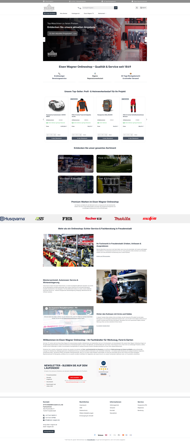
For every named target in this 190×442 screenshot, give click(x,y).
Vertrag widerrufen (49, 431)
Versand (112, 408)
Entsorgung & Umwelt (86, 416)
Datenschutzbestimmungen (70, 318)
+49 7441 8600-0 (50, 415)
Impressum (82, 405)
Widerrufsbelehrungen (86, 413)
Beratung (140, 410)
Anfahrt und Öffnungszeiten (103, 256)
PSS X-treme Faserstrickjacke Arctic (81, 115)
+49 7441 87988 (50, 417)
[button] (50, 13)
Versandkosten (91, 439)
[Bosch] (122, 219)
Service (141, 402)
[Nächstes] (146, 39)
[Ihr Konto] (137, 7)
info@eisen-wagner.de (52, 420)
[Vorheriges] (44, 39)
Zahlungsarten (114, 405)
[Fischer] (95, 219)
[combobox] (98, 7)
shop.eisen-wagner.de (50, 424)
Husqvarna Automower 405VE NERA (56, 115)
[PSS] (40, 219)
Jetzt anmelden (74, 377)
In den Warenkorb (57, 138)
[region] (95, 39)
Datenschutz (83, 410)
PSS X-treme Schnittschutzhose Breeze (133, 115)
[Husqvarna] (12, 219)
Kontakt (112, 410)
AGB (84, 382)
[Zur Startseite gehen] (51, 8)
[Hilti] (150, 219)
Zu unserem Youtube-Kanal (103, 325)
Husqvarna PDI (142, 405)
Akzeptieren (68, 323)
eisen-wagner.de (48, 426)
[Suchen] (115, 7)
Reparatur (141, 408)
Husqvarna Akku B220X (104, 115)
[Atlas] (67, 219)
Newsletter (113, 413)
